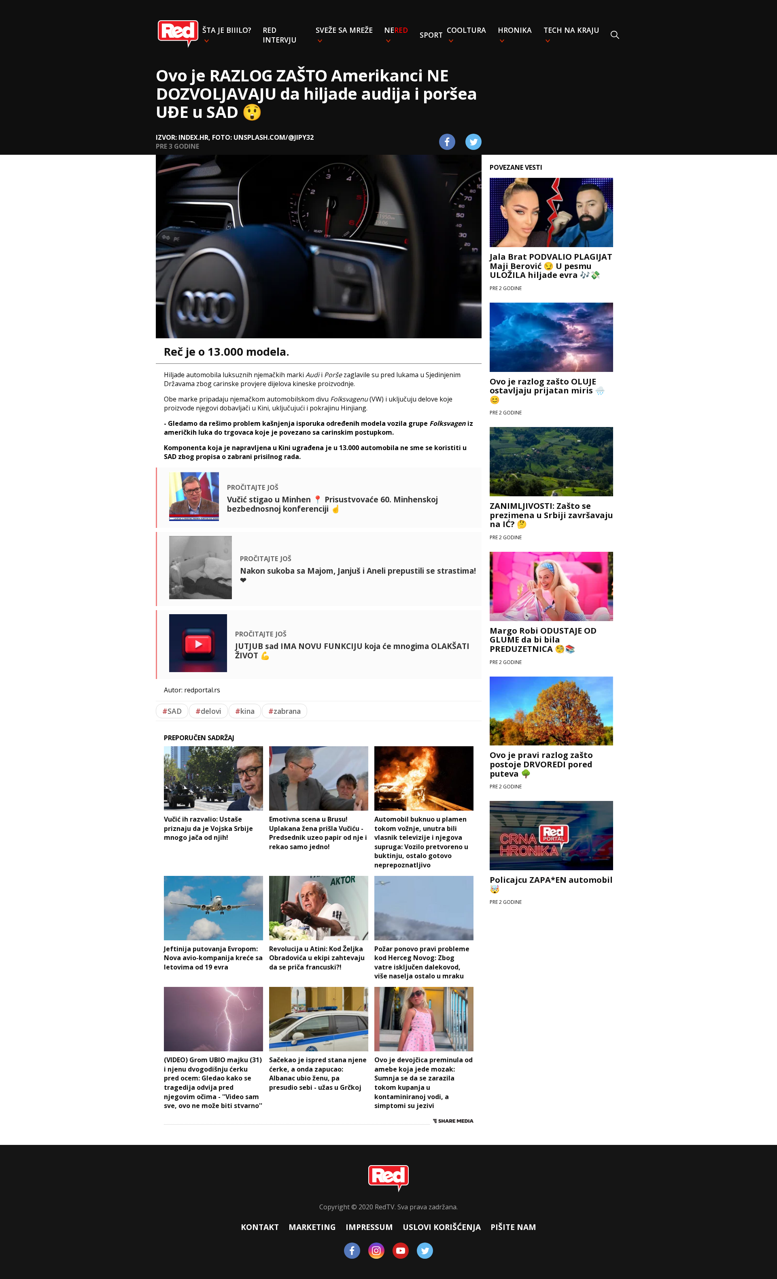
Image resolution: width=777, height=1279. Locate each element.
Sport (431, 35)
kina (245, 711)
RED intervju (280, 35)
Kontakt (260, 1226)
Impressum (369, 1226)
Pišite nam (513, 1226)
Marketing (312, 1226)
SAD (172, 711)
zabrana (284, 711)
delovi (208, 711)
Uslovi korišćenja (442, 1226)
